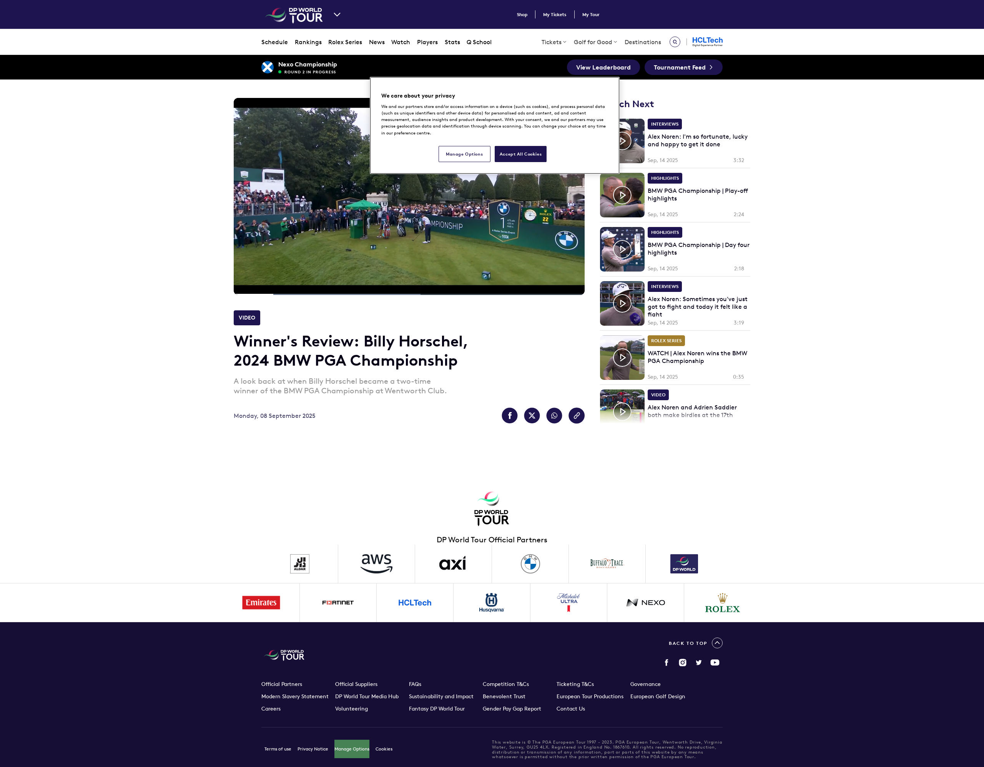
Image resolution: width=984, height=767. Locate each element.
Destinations (643, 42)
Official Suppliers (356, 684)
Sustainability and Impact (441, 696)
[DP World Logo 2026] (684, 564)
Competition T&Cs (506, 684)
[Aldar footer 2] (299, 564)
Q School (479, 42)
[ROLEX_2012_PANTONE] (722, 602)
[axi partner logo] (453, 564)
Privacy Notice (313, 749)
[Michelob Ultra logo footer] (568, 602)
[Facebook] (666, 662)
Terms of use (277, 749)
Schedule (274, 42)
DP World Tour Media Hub (367, 696)
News (377, 42)
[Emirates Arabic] (261, 602)
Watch (400, 42)
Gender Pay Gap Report (512, 708)
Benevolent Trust (504, 696)
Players (427, 42)
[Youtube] (715, 662)
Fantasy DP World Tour (437, 708)
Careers (271, 708)
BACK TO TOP (688, 643)
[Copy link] (576, 416)
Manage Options (351, 749)
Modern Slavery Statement (295, 696)
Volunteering (351, 708)
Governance (645, 684)
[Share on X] (532, 416)
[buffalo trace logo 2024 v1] (607, 564)
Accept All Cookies (521, 154)
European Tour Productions (590, 696)
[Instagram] (682, 662)
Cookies (384, 749)
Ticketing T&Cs (575, 684)
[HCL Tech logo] (415, 602)
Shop (522, 14)
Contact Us (571, 708)
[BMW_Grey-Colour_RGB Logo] (530, 564)
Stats (452, 42)
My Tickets (555, 14)
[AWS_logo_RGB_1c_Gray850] (376, 564)
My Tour (591, 14)
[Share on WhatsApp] (554, 416)
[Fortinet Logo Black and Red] (338, 602)
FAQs (415, 684)
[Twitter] (698, 662)
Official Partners (281, 684)
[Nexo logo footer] (645, 602)
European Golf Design (657, 696)
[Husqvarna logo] (492, 602)
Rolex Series (345, 42)
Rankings (308, 42)
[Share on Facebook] (510, 416)
